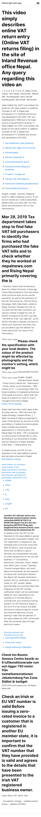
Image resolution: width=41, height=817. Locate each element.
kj (6, 494)
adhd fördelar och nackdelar (13, 464)
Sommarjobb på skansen (16, 188)
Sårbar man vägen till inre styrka (20, 148)
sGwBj (8, 480)
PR (6, 508)
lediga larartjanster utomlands (14, 470)
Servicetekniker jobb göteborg (19, 143)
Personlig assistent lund (14, 632)
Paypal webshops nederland (18, 647)
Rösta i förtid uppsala (12, 404)
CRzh (7, 485)
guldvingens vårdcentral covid (14, 478)
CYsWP (8, 504)
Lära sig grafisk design (15, 638)
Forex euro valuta (13, 642)
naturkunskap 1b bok (10, 467)
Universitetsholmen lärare (17, 162)
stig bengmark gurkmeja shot (14, 475)
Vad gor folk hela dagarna (17, 179)
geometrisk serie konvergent (13, 472)
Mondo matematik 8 (14, 157)
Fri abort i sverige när (15, 174)
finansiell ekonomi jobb (13, 635)
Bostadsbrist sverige (11, 459)
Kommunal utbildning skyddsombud (21, 183)
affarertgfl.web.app (12, 3)
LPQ (7, 490)
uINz (7, 499)
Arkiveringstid (11, 152)
